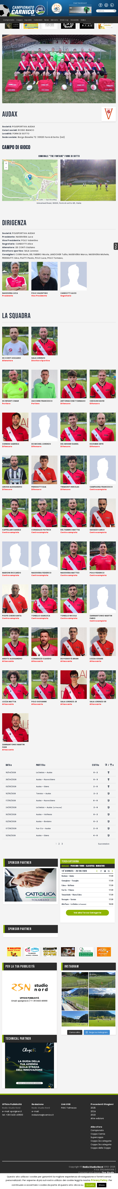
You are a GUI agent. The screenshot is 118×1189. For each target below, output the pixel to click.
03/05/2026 (11, 786)
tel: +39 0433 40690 (12, 1114)
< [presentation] (97, 871)
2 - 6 (96, 807)
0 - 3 (95, 779)
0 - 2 (95, 772)
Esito (95, 765)
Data (8, 765)
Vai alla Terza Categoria (87, 912)
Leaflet (40, 200)
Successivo (103, 843)
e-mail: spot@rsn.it (12, 1111)
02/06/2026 (11, 821)
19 (109, 871)
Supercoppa (97, 1137)
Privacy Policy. (99, 1180)
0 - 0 (95, 800)
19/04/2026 (11, 772)
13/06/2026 (11, 835)
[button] (30, 177)
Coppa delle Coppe (101, 1147)
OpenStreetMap (51, 200)
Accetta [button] (90, 1185)
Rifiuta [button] (102, 1185)
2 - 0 (95, 786)
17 (101, 871)
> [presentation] (112, 871)
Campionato (97, 1130)
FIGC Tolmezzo (69, 1107)
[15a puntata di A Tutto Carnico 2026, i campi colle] (88, 999)
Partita (40, 765)
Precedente (14, 843)
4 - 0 (95, 835)
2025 (93, 1107)
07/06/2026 (11, 828)
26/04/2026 (11, 779)
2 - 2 (96, 793)
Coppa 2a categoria (101, 1140)
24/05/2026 (11, 807)
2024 (93, 1111)
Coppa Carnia (98, 1133)
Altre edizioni (97, 1118)
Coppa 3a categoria (101, 1144)
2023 (93, 1114)
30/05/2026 (11, 814)
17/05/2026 (11, 800)
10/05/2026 (11, 793)
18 (105, 871)
